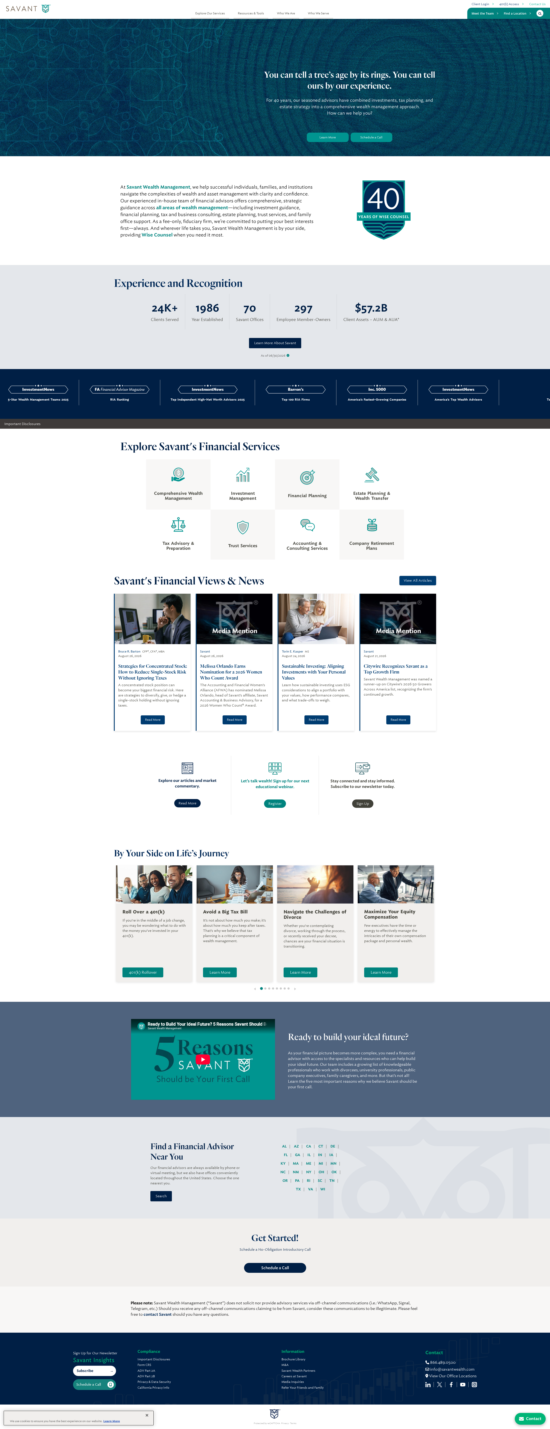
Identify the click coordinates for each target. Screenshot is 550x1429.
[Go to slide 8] (288, 988)
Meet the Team (483, 13)
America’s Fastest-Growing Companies (309, 399)
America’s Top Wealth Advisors (390, 399)
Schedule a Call (371, 137)
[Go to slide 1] (261, 988)
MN (333, 1163)
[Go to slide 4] (273, 988)
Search (161, 1196)
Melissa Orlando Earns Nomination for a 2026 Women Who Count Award (231, 672)
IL (309, 1155)
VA (311, 1189)
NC (283, 1172)
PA (297, 1180)
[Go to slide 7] (285, 988)
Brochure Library (293, 1359)
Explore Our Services (210, 13)
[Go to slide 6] (281, 988)
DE (333, 1146)
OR (286, 1180)
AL (284, 1146)
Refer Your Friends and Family (302, 1388)
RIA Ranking (51, 399)
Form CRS (144, 1365)
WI (322, 1189)
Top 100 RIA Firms (227, 399)
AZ (297, 1146)
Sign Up (362, 803)
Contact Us (537, 4)
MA (296, 1163)
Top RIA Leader (471, 399)
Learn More (327, 137)
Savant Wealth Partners (298, 1371)
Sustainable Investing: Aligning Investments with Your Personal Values (314, 672)
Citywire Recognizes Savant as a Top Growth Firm (396, 669)
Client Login (480, 4)
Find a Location (515, 13)
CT (321, 1146)
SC (320, 1180)
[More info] (288, 355)
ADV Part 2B (146, 1376)
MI (321, 1163)
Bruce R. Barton (129, 651)
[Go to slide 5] (277, 988)
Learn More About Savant (275, 343)
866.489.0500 (442, 1362)
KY (283, 1163)
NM (296, 1172)
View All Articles (418, 580)
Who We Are (286, 13)
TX (299, 1189)
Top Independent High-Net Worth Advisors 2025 (139, 399)
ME (309, 1163)
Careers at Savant (294, 1376)
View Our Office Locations (452, 1375)
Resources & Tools (251, 13)
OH (322, 1172)
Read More (152, 720)
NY (309, 1172)
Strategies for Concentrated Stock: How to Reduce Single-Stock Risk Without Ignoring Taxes (152, 672)
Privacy (285, 1423)
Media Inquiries (292, 1382)
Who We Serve (318, 13)
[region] (78, 1418)
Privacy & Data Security (154, 1382)
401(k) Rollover (143, 972)
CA (309, 1146)
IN (320, 1155)
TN (332, 1180)
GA (298, 1155)
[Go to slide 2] (265, 988)
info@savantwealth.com (452, 1369)
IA (331, 1155)
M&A (285, 1365)
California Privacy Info (153, 1388)
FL (286, 1155)
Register (275, 803)
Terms (293, 1423)
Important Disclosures (22, 424)
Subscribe (85, 1370)
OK (335, 1172)
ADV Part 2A (146, 1371)
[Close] (147, 1415)
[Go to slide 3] (269, 988)
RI (309, 1180)
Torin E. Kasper (292, 651)
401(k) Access (509, 4)
